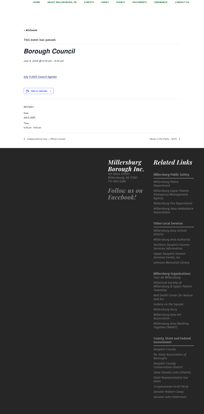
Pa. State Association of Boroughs (170, 356)
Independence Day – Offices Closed (46, 139)
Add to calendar (39, 90)
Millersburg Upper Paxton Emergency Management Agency (171, 194)
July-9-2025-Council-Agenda (40, 77)
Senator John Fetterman (170, 397)
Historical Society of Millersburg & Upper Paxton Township (173, 286)
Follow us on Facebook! (125, 193)
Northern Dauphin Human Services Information (172, 246)
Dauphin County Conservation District (168, 365)
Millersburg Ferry (165, 309)
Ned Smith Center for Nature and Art (173, 297)
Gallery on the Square (168, 304)
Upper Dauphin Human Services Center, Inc (169, 255)
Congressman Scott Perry (171, 386)
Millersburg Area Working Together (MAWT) (171, 325)
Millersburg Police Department (166, 183)
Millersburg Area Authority (172, 239)
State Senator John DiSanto (172, 372)
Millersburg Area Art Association (167, 316)
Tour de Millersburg (167, 277)
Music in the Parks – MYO (163, 139)
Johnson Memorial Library (171, 262)
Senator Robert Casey (169, 392)
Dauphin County (165, 349)
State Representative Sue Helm (171, 379)
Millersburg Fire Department (173, 203)
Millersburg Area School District (170, 232)
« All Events (30, 30)
